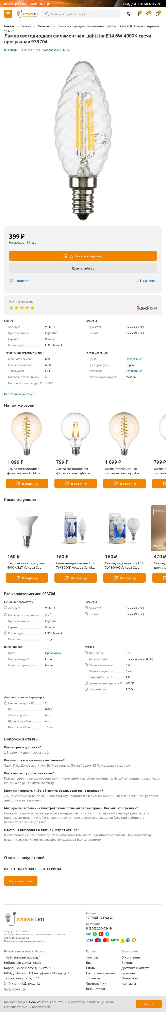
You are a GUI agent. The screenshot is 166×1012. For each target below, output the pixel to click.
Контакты (128, 983)
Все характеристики (19, 394)
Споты (91, 968)
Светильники (96, 983)
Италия (50, 339)
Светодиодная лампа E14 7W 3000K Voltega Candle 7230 (75, 565)
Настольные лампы (100, 973)
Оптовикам (130, 978)
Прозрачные (134, 359)
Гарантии (128, 973)
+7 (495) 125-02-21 (100, 917)
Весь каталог (95, 988)
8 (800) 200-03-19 (99, 928)
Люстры (92, 957)
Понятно (149, 1004)
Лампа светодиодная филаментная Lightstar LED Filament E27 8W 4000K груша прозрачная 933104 (75, 470)
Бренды (127, 962)
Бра (89, 962)
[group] (83, 140)
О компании (130, 957)
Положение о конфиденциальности (24, 940)
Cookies (34, 1002)
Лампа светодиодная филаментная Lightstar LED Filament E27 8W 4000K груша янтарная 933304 (24, 470)
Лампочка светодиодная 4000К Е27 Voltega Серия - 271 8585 (26, 565)
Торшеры (93, 978)
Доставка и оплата (135, 968)
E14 (47, 370)
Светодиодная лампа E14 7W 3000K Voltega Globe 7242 (124, 565)
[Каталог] (8, 14)
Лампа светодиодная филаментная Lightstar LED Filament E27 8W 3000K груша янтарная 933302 (122, 470)
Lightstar (51, 333)
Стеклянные (134, 370)
